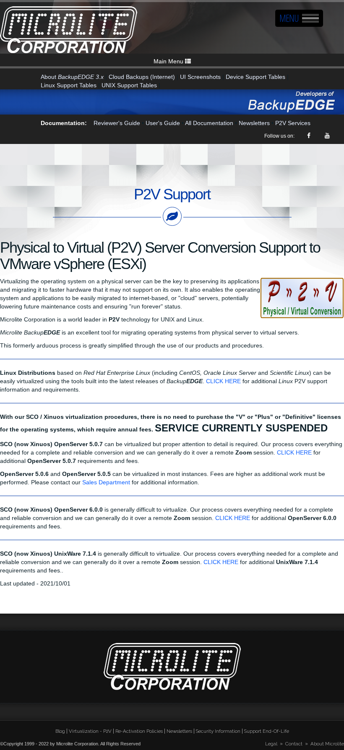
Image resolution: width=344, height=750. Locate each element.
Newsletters (254, 123)
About (72, 76)
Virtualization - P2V (90, 731)
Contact (293, 744)
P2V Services (292, 123)
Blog (60, 731)
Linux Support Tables (68, 85)
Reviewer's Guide (117, 123)
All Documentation (209, 123)
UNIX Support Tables (129, 85)
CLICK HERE (223, 381)
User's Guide (163, 123)
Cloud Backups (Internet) (142, 76)
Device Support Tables (255, 76)
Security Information (218, 731)
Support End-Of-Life (266, 731)
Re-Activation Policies (139, 731)
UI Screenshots (200, 76)
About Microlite (327, 744)
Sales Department (106, 482)
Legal (271, 744)
